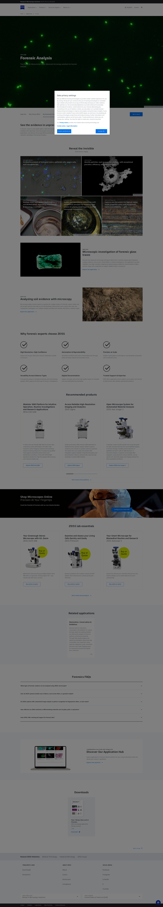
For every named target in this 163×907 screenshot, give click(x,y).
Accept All (101, 131)
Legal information (71, 126)
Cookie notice (61, 126)
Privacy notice (64, 122)
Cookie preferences (64, 131)
